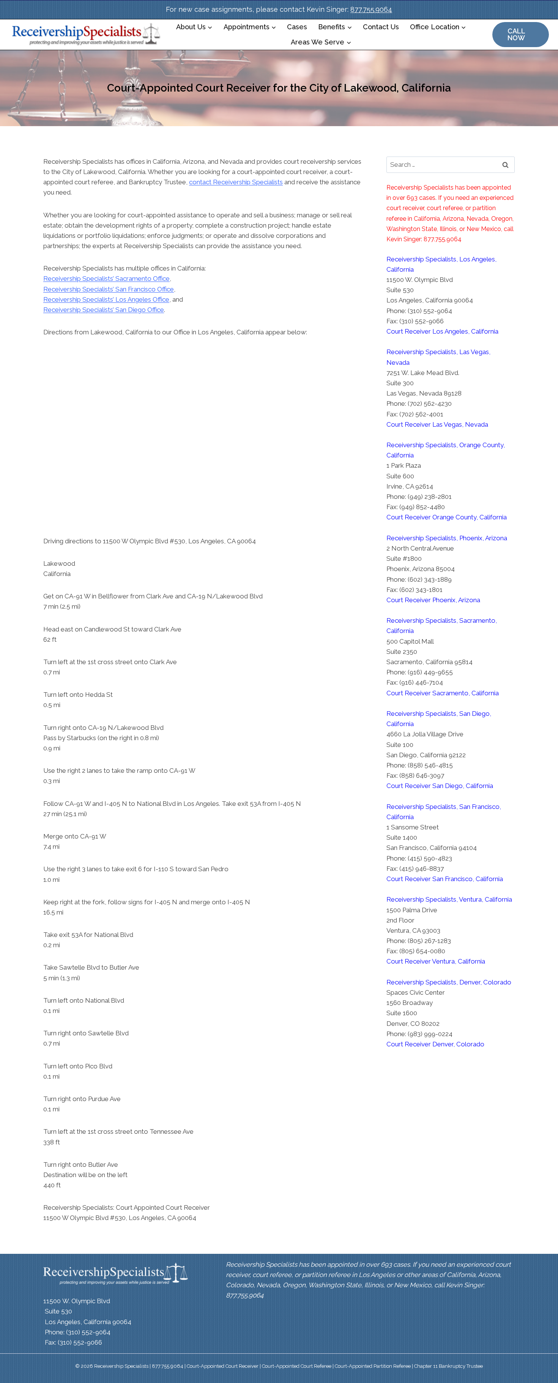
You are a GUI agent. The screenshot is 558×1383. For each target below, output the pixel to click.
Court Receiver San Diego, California (439, 786)
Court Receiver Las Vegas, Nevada (437, 424)
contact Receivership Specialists (236, 182)
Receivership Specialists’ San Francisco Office (108, 289)
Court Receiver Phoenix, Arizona (433, 600)
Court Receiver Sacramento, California (442, 693)
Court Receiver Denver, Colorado (435, 1044)
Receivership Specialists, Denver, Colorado (448, 982)
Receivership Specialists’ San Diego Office (103, 309)
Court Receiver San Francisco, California (444, 879)
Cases (297, 27)
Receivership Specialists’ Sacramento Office (106, 278)
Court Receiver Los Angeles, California (442, 331)
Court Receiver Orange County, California (446, 517)
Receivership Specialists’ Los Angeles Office (106, 299)
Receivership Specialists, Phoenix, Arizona (446, 538)
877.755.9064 (371, 9)
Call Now (516, 34)
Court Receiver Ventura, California (435, 961)
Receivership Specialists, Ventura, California (449, 899)
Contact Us (381, 27)
